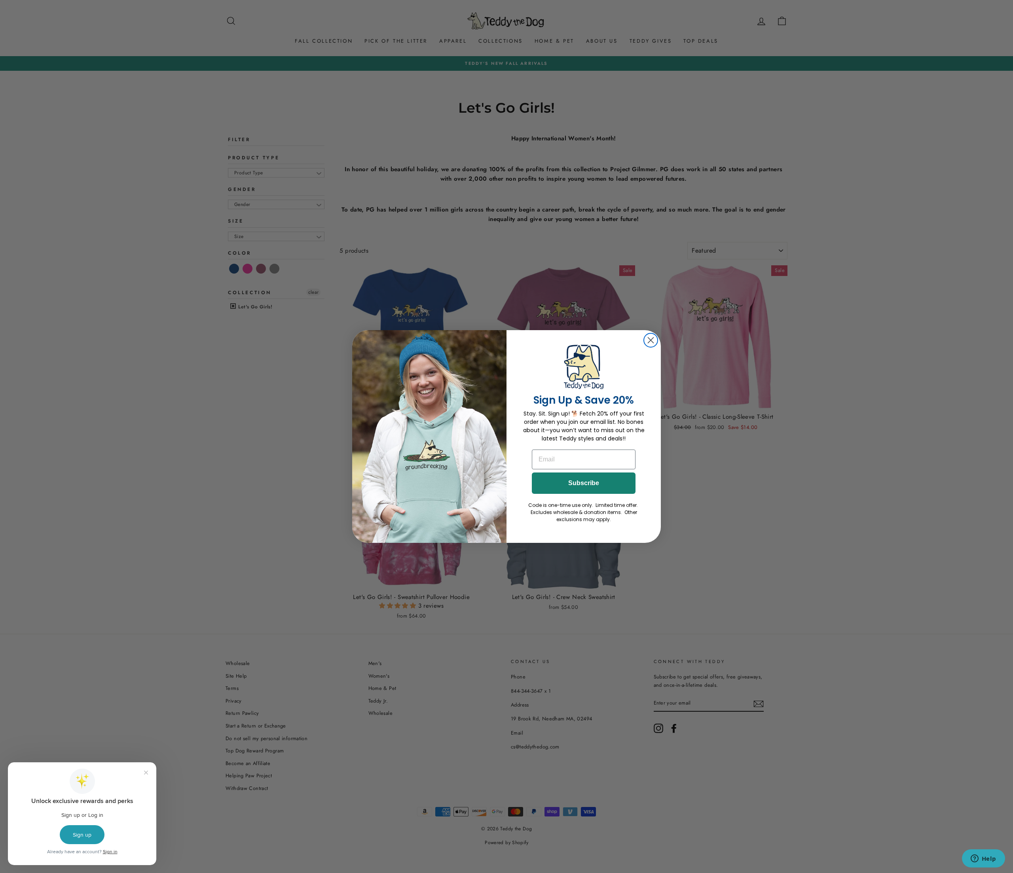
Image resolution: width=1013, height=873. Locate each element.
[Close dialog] (651, 340)
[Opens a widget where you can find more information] (983, 859)
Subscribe (583, 483)
